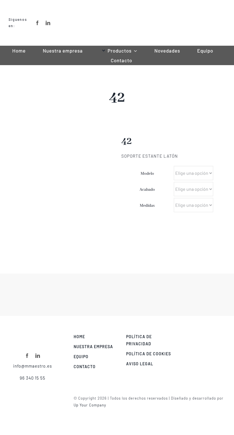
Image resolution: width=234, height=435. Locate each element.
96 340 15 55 (32, 377)
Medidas (147, 205)
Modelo (147, 173)
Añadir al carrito (206, 231)
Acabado (147, 189)
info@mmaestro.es (32, 365)
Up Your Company (90, 405)
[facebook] (27, 355)
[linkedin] (37, 355)
